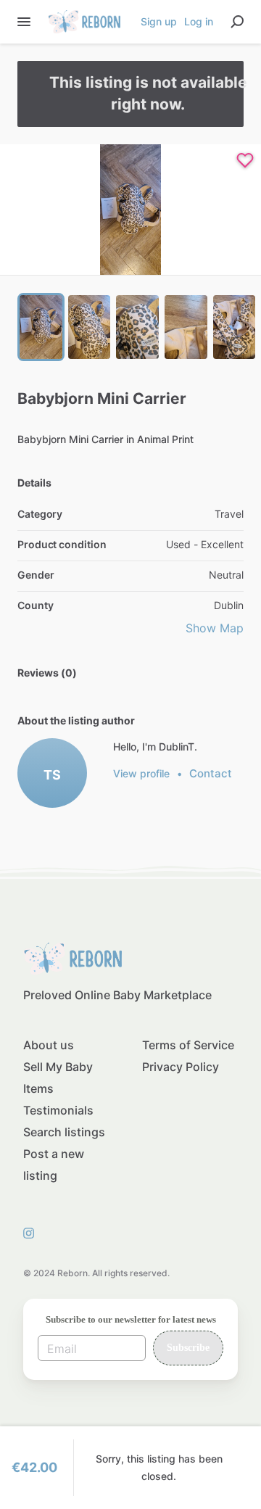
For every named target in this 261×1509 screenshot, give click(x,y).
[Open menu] (24, 22)
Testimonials (58, 1110)
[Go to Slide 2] (89, 327)
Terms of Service (188, 1045)
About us (48, 1045)
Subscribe (188, 1347)
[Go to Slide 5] (234, 327)
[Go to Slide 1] (41, 327)
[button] (130, 209)
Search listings (64, 1132)
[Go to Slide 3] (137, 327)
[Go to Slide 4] (186, 327)
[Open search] (237, 22)
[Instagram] (32, 1232)
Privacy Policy (180, 1066)
